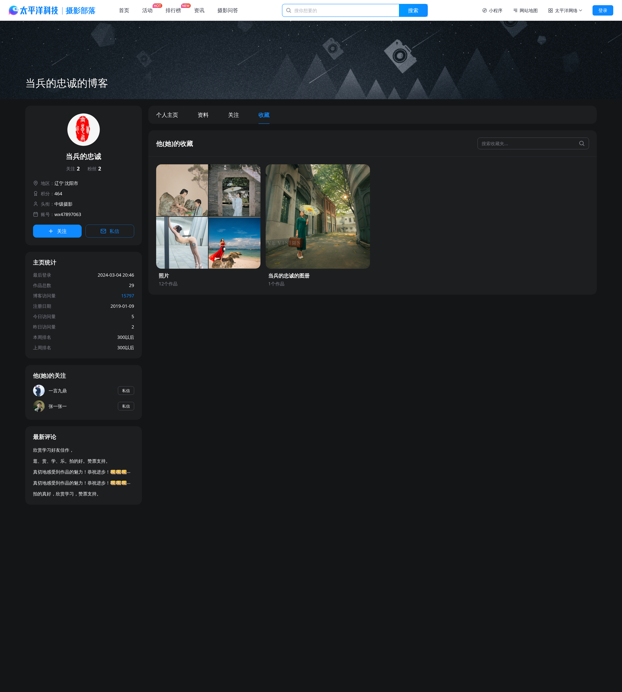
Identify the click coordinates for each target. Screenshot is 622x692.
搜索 (413, 10)
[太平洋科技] (34, 10)
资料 (203, 114)
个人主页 (167, 114)
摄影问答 (227, 10)
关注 (73, 168)
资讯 (199, 10)
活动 (147, 10)
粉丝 (94, 168)
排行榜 (173, 10)
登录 (602, 10)
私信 (114, 231)
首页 (124, 10)
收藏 (264, 114)
